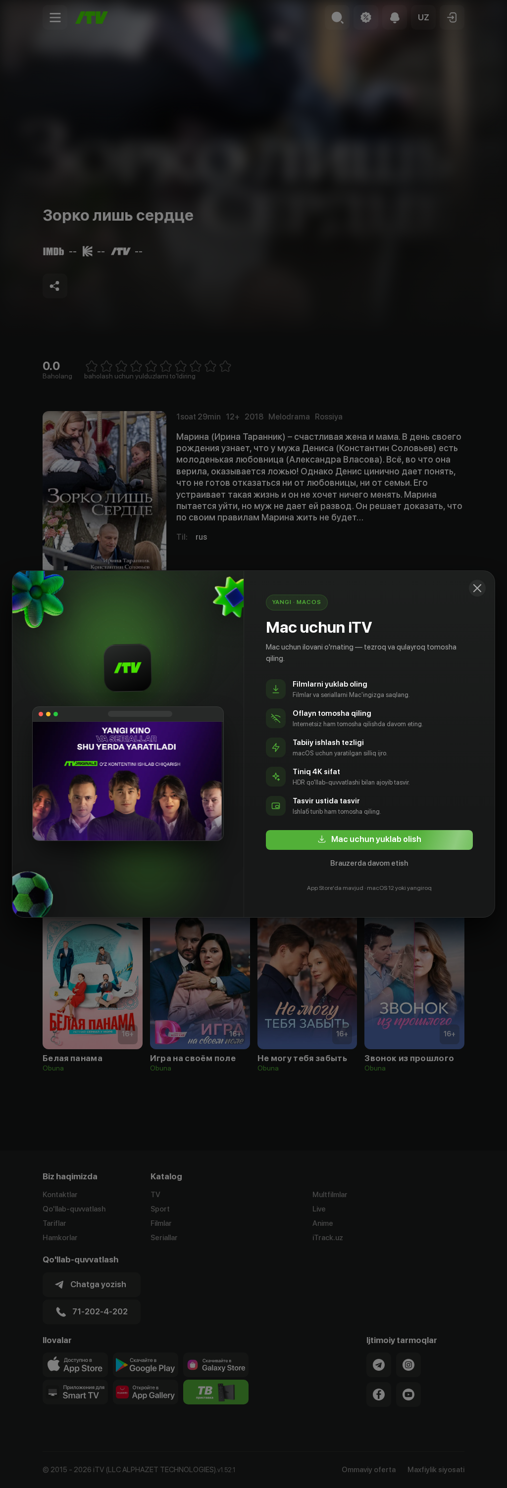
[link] (369, 840)
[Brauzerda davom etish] (477, 588)
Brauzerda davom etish (369, 863)
